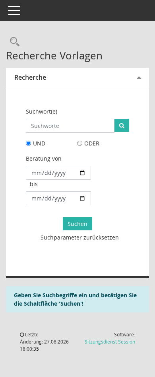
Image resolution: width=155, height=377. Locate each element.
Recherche (30, 77)
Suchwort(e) (41, 111)
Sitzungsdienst (110, 341)
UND (39, 143)
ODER (91, 143)
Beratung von (44, 158)
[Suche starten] (121, 125)
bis (34, 184)
